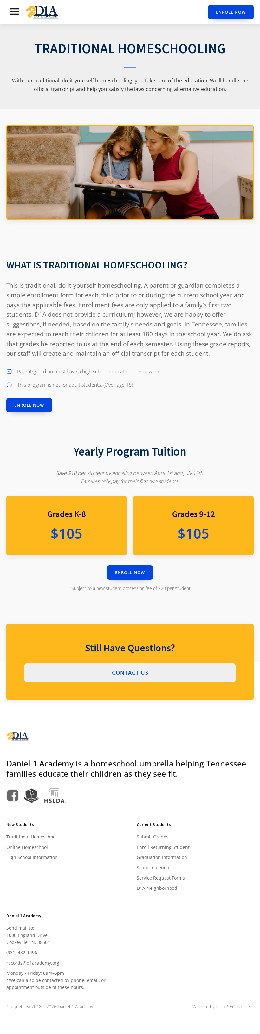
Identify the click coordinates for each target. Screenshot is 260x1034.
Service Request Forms (161, 878)
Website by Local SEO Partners (223, 1007)
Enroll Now (231, 12)
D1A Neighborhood (157, 888)
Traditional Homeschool (31, 837)
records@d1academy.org (32, 963)
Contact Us (130, 672)
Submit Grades (152, 837)
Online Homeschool (27, 847)
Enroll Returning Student (163, 847)
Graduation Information (162, 857)
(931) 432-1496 (21, 952)
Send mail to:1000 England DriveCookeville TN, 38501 (28, 935)
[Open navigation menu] (14, 12)
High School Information (32, 857)
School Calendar (154, 867)
